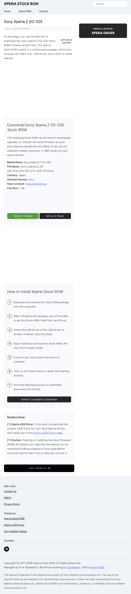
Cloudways (73, 567)
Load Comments (38, 468)
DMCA (7, 497)
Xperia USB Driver (45, 432)
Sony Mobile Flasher (15, 531)
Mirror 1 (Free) (23, 216)
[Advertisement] (39, 88)
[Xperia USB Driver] (103, 35)
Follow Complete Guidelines (39, 399)
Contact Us (10, 491)
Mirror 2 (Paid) (55, 216)
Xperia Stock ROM (21, 3)
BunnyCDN (97, 567)
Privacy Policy (12, 504)
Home (8, 28)
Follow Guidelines (36, 183)
